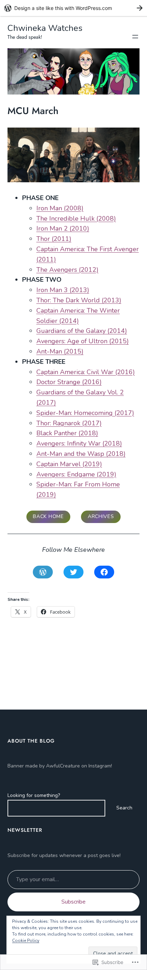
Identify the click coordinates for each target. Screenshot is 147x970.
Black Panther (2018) (67, 433)
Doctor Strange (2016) (69, 382)
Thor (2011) (53, 239)
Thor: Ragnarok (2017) (69, 423)
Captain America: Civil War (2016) (85, 372)
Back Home (48, 516)
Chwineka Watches (44, 28)
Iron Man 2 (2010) (62, 228)
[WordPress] (43, 572)
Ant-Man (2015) (59, 351)
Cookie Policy (25, 940)
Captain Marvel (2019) (69, 464)
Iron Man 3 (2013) (62, 290)
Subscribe (73, 902)
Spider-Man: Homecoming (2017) (85, 413)
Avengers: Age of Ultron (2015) (82, 341)
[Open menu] (135, 36)
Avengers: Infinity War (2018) (79, 443)
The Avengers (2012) (67, 269)
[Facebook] (104, 572)
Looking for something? (33, 795)
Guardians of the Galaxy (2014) (81, 331)
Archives (101, 516)
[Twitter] (73, 572)
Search (124, 807)
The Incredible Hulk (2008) (76, 218)
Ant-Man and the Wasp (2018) (81, 453)
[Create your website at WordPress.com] (73, 8)
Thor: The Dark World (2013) (78, 300)
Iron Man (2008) (59, 208)
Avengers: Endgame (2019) (76, 474)
